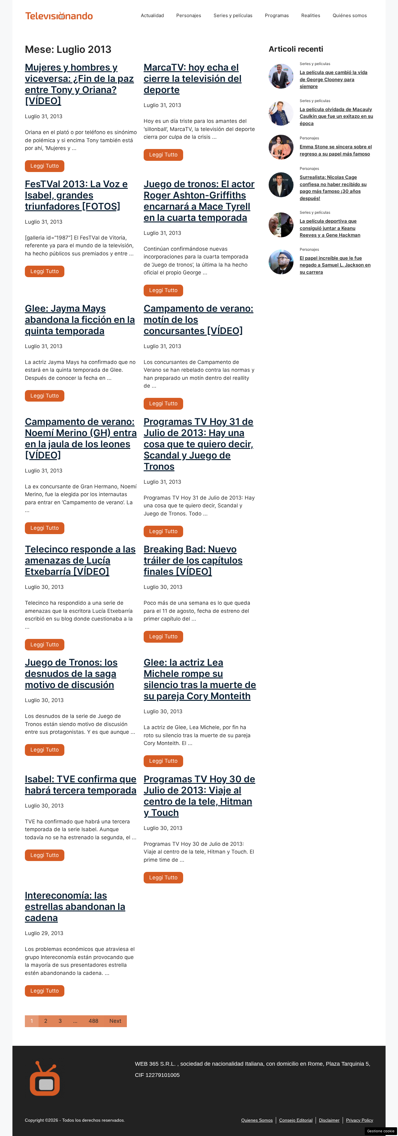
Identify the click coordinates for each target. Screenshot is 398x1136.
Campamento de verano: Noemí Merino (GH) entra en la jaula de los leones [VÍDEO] (81, 438)
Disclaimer (329, 1120)
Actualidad (152, 15)
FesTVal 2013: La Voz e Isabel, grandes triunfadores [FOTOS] (76, 195)
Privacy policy (359, 1120)
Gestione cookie (381, 1131)
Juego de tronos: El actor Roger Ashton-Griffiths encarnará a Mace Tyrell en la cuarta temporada (199, 200)
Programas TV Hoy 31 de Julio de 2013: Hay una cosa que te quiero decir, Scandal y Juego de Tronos (198, 444)
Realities (310, 15)
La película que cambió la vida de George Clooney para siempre (334, 79)
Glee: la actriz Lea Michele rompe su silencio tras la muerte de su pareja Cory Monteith (200, 679)
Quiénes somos (350, 15)
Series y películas (233, 15)
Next (115, 1021)
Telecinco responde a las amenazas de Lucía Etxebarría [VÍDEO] (80, 560)
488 (93, 1021)
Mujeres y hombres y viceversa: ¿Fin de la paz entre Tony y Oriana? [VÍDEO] (79, 84)
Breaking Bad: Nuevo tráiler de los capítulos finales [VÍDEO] (193, 560)
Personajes (188, 15)
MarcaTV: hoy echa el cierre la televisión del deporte (193, 78)
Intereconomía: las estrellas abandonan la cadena (75, 906)
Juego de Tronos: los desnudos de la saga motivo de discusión (71, 673)
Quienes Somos (257, 1120)
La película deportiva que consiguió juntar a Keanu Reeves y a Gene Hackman (330, 228)
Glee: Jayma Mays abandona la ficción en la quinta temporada (80, 319)
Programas (277, 15)
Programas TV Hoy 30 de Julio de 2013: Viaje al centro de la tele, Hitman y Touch (199, 795)
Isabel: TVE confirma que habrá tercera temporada (81, 784)
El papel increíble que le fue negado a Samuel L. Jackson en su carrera (335, 265)
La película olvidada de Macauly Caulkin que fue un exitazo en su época (336, 116)
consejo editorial (295, 1120)
